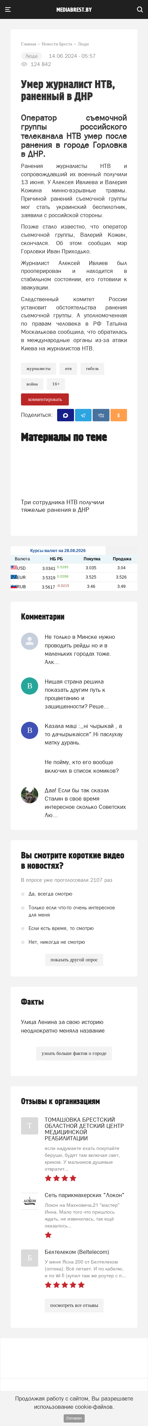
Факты (32, 1002)
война (32, 384)
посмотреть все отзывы (74, 1305)
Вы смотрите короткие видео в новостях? (72, 861)
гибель (92, 368)
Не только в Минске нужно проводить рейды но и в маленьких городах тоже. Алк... (80, 649)
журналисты (39, 368)
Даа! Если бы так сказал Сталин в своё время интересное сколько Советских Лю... (85, 803)
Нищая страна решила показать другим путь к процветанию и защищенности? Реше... (77, 694)
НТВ (68, 368)
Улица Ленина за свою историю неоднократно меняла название (63, 1026)
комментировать (45, 399)
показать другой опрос (74, 959)
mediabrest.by (74, 10)
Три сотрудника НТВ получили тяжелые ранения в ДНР (62, 505)
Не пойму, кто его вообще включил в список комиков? (82, 766)
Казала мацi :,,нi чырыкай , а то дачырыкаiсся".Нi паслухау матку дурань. (84, 734)
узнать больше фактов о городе (74, 1053)
